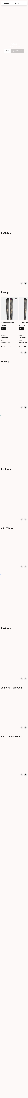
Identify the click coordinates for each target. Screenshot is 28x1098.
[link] (12, 3)
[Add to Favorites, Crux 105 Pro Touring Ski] (16, 299)
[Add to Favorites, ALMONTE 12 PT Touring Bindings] (16, 698)
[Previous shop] (21, 283)
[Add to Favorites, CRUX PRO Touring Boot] (16, 539)
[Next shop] (25, 283)
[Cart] (19, 3)
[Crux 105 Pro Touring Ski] (9, 308)
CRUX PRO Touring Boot (7, 562)
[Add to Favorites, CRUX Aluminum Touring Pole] (16, 747)
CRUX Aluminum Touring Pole (9, 770)
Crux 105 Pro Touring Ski (7, 322)
